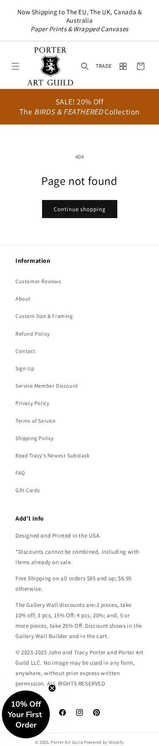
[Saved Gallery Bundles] (123, 66)
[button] (15, 66)
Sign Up (24, 368)
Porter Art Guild (67, 742)
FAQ (20, 472)
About (23, 298)
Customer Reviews (38, 281)
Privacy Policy (32, 403)
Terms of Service (35, 420)
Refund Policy (32, 333)
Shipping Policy (34, 438)
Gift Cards (27, 490)
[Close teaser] (52, 688)
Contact (25, 351)
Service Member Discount (46, 385)
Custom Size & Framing (44, 316)
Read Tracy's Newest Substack (52, 455)
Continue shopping (80, 209)
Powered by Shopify (104, 742)
